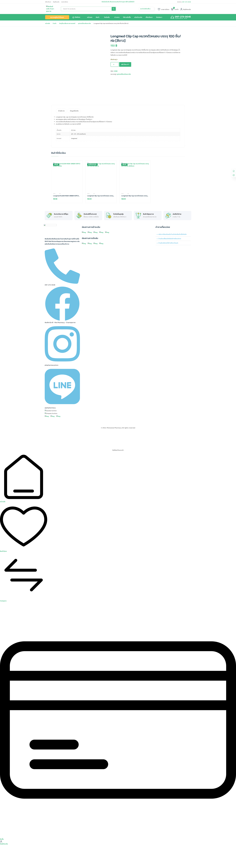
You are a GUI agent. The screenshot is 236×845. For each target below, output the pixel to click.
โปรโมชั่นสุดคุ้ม (118, 214)
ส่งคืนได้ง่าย (177, 214)
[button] (173, 234)
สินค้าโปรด (3, 551)
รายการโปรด (64, 1)
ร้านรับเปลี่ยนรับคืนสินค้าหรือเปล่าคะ (169, 238)
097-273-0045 (186, 1)
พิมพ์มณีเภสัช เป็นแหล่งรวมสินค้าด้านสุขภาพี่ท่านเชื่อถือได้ (118, 2)
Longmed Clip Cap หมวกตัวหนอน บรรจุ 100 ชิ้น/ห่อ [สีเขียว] (134, 196)
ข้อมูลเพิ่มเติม (74, 111)
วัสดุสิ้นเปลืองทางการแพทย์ (67, 23)
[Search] (114, 9)
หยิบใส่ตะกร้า (125, 64)
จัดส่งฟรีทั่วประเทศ (90, 214)
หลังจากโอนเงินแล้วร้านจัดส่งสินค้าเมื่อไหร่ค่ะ (172, 234)
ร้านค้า (54, 23)
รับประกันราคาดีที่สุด (61, 214)
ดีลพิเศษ (77, 17)
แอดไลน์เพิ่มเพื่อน (145, 9)
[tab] (61, 111)
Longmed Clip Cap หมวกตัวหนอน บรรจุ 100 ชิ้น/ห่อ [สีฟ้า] (100, 196)
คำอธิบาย (61, 111)
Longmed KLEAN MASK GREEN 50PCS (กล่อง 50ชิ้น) (66, 196)
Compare (3, 601)
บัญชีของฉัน (56, 1)
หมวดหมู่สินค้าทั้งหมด (57, 17)
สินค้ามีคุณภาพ (148, 214)
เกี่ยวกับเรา (48, 1)
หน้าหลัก (47, 23)
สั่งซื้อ (2, 839)
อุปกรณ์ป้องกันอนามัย (84, 23)
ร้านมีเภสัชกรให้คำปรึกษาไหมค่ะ (168, 243)
